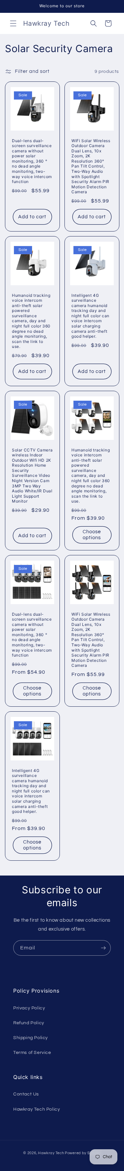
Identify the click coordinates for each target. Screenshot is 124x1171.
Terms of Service (32, 1052)
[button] (13, 23)
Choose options (92, 534)
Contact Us (26, 1094)
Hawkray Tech (51, 1153)
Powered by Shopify (83, 1153)
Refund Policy (28, 1023)
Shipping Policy (30, 1037)
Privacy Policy (29, 1008)
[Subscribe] (103, 948)
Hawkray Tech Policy (36, 1109)
